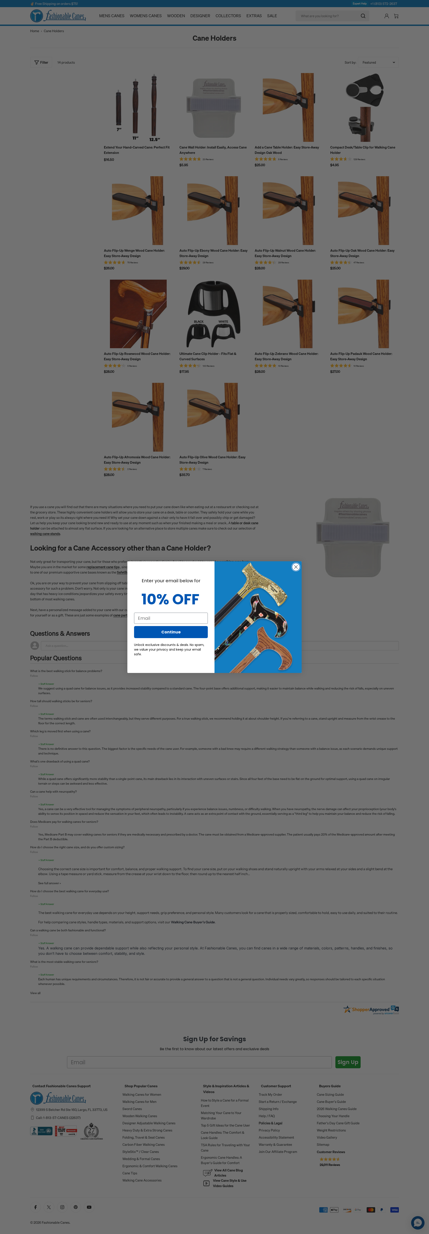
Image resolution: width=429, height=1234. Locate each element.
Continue (171, 632)
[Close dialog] (296, 567)
